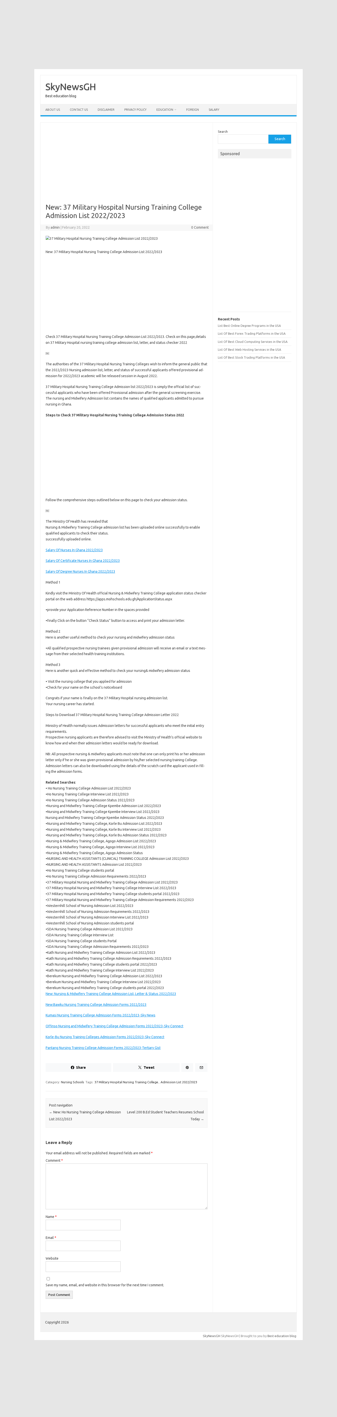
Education (164, 109)
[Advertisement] (168, 34)
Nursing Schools (72, 1082)
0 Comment (200, 227)
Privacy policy (135, 109)
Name (51, 1217)
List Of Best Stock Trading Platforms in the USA (251, 357)
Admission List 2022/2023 (179, 1082)
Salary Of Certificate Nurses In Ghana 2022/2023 (83, 561)
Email (51, 1238)
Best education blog (281, 1336)
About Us (52, 109)
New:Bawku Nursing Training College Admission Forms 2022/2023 (96, 1005)
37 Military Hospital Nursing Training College (126, 1082)
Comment (54, 1160)
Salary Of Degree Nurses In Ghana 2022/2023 (80, 571)
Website (52, 1258)
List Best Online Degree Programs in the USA (249, 325)
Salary (214, 109)
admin (55, 227)
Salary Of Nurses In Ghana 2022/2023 (74, 550)
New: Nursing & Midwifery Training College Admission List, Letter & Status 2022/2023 (111, 994)
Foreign (192, 109)
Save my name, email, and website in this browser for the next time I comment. (105, 1285)
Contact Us (79, 109)
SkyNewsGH (70, 86)
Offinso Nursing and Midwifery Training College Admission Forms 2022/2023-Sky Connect (114, 1026)
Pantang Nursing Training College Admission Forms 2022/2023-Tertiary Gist (103, 1048)
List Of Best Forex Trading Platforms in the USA (251, 333)
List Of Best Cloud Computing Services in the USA (252, 341)
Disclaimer (106, 109)
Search (223, 131)
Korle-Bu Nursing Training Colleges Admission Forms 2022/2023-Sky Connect (105, 1037)
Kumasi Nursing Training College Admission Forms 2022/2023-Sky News (100, 1015)
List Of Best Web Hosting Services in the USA (249, 349)
